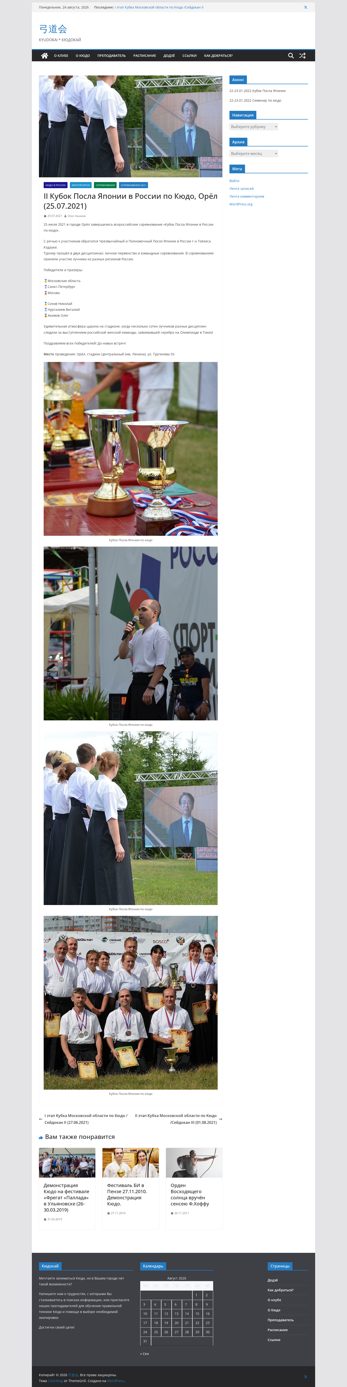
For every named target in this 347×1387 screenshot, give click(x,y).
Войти (234, 181)
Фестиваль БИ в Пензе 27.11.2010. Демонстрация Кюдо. (127, 1194)
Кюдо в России (56, 185)
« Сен (144, 1353)
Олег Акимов (77, 216)
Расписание (144, 55)
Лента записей (241, 188)
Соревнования (105, 185)
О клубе (61, 55)
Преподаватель (111, 55)
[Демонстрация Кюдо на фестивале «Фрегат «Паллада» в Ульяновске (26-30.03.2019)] (67, 1151)
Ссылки (189, 55)
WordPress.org (241, 204)
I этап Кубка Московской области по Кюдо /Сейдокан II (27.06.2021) (86, 1119)
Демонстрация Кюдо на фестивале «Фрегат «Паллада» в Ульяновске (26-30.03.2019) (66, 1197)
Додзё (169, 55)
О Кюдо (83, 55)
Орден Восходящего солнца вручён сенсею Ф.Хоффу (190, 1194)
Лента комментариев (246, 196)
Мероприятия (81, 185)
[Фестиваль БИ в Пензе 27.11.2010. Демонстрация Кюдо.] (130, 1151)
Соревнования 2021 (133, 185)
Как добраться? (218, 55)
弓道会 (53, 28)
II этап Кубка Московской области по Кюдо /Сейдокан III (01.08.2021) (176, 1119)
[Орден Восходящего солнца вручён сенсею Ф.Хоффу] (194, 1151)
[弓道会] (44, 55)
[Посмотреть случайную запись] (302, 55)
